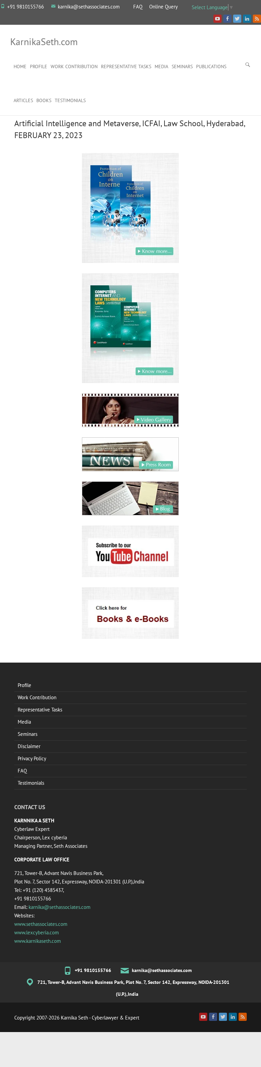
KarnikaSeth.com (44, 41)
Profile (38, 66)
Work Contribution (74, 66)
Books (43, 100)
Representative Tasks (126, 66)
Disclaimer (29, 746)
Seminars (182, 66)
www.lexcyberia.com (36, 932)
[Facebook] (213, 1017)
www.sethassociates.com (40, 924)
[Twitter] (223, 1017)
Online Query (163, 6)
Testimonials (70, 100)
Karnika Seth (74, 1017)
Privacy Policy (32, 758)
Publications (211, 66)
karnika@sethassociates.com (89, 6)
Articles (23, 100)
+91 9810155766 (25, 6)
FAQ (137, 6)
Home (20, 66)
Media (161, 66)
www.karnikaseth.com (37, 941)
